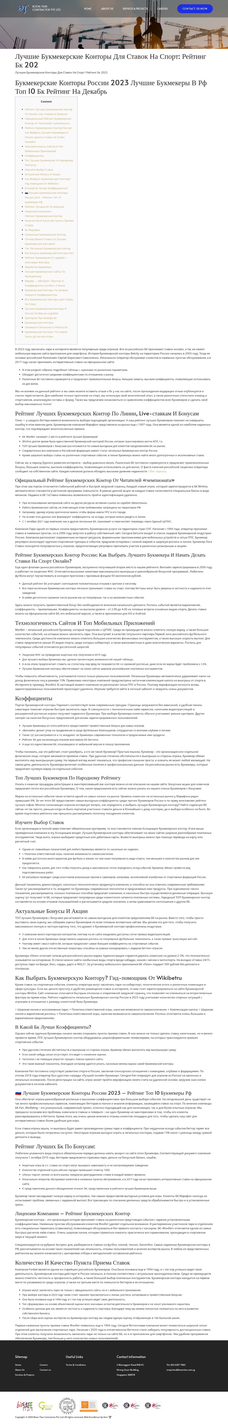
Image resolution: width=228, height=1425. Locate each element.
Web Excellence (92, 1417)
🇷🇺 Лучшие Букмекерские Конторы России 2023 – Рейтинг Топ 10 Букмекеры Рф (46, 197)
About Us (107, 8)
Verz (105, 1417)
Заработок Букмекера (38, 267)
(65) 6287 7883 (177, 1364)
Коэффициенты (34, 155)
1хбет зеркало (157, 471)
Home (88, 8)
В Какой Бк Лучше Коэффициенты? (46, 188)
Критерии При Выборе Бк (41, 318)
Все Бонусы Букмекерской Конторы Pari (49, 253)
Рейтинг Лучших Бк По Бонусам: (44, 206)
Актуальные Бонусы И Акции (42, 174)
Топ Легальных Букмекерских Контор (48, 248)
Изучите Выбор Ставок (39, 169)
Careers (162, 8)
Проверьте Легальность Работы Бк (46, 327)
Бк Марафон (32, 230)
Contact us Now (195, 8)
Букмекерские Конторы (39, 322)
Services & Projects (135, 8)
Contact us (45, 1369)
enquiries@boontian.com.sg (181, 1369)
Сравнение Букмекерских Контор (45, 234)
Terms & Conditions (76, 1364)
